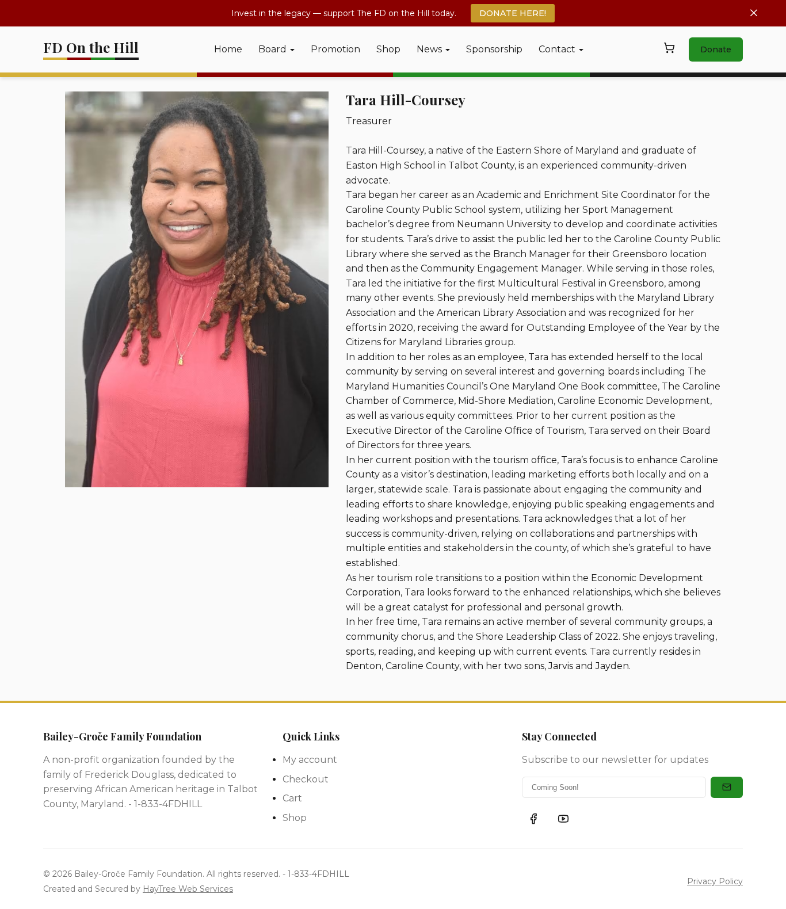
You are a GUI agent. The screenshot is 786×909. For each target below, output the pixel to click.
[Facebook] (533, 818)
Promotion (335, 49)
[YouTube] (563, 818)
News (429, 49)
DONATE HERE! (512, 13)
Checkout (306, 779)
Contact (557, 49)
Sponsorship (494, 49)
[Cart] (669, 50)
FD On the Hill (91, 47)
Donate (715, 49)
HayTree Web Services (188, 889)
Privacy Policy (715, 881)
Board (272, 49)
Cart (292, 798)
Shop (388, 49)
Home (228, 49)
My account (310, 759)
